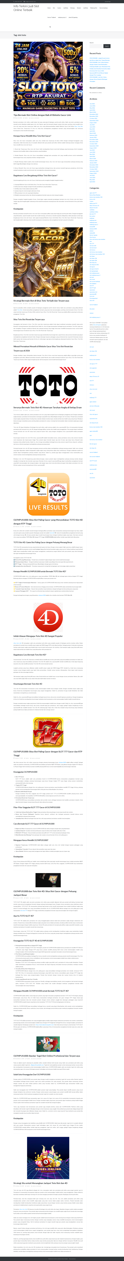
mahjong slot (93, 220)
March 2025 (93, 133)
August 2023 (93, 173)
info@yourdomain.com (30, 1)
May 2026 (92, 108)
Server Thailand (51, 17)
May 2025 (92, 129)
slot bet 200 (93, 245)
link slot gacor (93, 444)
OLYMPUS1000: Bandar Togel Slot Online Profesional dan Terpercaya (46, 1056)
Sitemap (72, 8)
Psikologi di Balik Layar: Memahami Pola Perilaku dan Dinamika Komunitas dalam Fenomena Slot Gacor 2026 (100, 69)
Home (49, 8)
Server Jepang (93, 235)
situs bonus (93, 237)
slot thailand (93, 283)
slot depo (92, 256)
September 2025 (94, 120)
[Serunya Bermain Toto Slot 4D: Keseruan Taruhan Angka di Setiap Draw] (48, 385)
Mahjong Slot (93, 8)
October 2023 (93, 169)
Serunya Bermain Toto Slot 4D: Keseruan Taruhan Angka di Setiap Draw (47, 407)
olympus (92, 385)
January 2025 (93, 137)
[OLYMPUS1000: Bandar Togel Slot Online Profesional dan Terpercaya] (48, 1044)
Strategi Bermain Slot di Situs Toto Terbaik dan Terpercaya (41, 300)
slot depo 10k (93, 258)
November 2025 (94, 116)
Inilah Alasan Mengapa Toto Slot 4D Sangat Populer (38, 636)
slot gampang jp (94, 271)
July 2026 (92, 103)
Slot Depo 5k (93, 262)
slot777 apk (93, 287)
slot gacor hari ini (94, 269)
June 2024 (92, 152)
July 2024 (92, 150)
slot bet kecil (93, 247)
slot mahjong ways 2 (95, 275)
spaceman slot (93, 292)
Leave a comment (34, 118)
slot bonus (92, 250)
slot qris (92, 277)
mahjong (92, 218)
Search (91, 42)
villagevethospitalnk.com (37, 1065)
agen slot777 (93, 193)
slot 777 (92, 243)
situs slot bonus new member (97, 239)
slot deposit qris (94, 422)
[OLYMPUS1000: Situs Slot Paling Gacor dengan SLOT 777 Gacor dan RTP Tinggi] (48, 732)
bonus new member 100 (96, 197)
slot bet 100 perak (94, 406)
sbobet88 (92, 233)
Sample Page (108, 1)
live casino (92, 216)
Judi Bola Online (94, 212)
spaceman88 (93, 294)
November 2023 (94, 167)
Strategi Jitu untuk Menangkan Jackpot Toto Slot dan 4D (40, 1183)
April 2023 (92, 181)
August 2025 (93, 122)
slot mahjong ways (94, 273)
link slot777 (93, 214)
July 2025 (92, 124)
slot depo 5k (93, 448)
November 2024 (94, 141)
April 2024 (92, 156)
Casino (59, 8)
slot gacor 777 (93, 363)
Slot (54, 8)
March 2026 (93, 112)
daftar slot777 (93, 203)
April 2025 (92, 131)
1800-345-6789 (18, 1)
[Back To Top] (120, 1257)
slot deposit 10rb (94, 264)
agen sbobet (93, 401)
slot (91, 393)
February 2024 (93, 160)
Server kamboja (104, 8)
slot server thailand (95, 456)
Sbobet (79, 8)
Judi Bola (65, 8)
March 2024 (93, 158)
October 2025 (93, 118)
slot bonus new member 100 (97, 254)
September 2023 (94, 171)
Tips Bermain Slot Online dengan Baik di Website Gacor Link (42, 115)
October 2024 (93, 143)
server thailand (94, 304)
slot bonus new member (96, 252)
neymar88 (92, 226)
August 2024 (93, 148)
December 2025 (94, 114)
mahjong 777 (93, 397)
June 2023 (92, 177)
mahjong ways (93, 222)
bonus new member (95, 359)
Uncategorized (93, 298)
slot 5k (91, 473)
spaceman (92, 290)
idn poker (92, 309)
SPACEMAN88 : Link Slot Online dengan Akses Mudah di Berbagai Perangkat (98, 79)
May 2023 (92, 179)
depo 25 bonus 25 (94, 205)
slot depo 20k (93, 260)
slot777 (92, 285)
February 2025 (93, 135)
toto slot (52, 533)
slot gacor (92, 266)
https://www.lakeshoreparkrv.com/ (45, 1024)
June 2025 (92, 127)
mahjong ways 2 (62, 17)
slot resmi (92, 279)
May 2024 (92, 154)
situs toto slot (17, 643)
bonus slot (92, 199)
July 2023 (92, 175)
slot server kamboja (95, 281)
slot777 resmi (93, 460)
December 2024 (94, 139)
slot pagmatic (93, 368)
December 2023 (94, 165)
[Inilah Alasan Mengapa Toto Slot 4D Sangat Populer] (48, 617)
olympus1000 (42, 595)
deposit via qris (94, 207)
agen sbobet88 (94, 431)
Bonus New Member (95, 195)
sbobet (91, 231)
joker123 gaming (73, 17)
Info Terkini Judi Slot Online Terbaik (60, 1258)
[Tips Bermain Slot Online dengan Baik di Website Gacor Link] (48, 76)
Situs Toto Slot (78, 126)
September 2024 (94, 146)
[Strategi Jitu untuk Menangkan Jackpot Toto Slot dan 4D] (48, 1158)
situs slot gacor (97, 324)
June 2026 (92, 106)
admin (26, 118)
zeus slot (92, 300)
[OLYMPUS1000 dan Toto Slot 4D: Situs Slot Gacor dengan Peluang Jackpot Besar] (48, 880)
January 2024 (93, 162)
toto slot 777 (23, 910)
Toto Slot (19, 310)
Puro (74, 1258)
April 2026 (92, 110)
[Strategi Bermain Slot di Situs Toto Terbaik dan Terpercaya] (48, 262)
